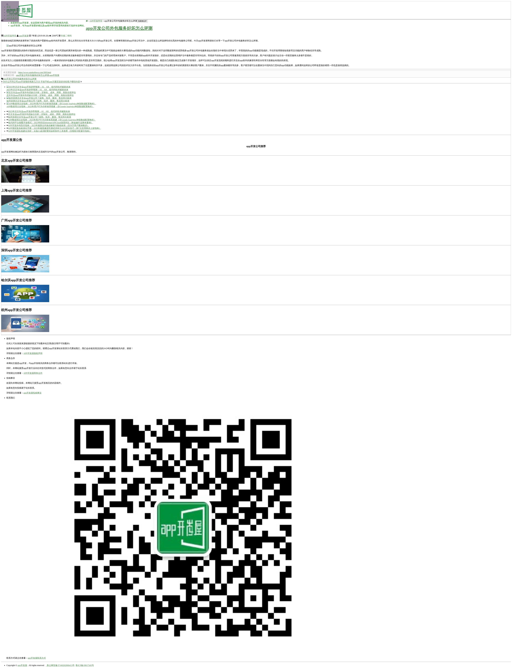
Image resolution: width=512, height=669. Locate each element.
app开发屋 (24, 36)
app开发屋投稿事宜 (32, 393)
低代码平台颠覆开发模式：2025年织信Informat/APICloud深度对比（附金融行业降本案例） (50, 122)
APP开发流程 (12, 12)
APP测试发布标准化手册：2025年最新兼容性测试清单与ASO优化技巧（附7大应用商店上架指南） (54, 128)
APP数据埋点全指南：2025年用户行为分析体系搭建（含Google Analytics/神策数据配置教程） (52, 120)
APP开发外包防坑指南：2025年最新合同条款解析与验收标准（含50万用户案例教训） (48, 125)
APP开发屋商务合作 (32, 373)
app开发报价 (12, 10)
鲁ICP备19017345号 (85, 665)
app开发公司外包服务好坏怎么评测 (119, 28)
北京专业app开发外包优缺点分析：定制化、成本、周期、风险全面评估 (41, 114)
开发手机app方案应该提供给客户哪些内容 (60, 82)
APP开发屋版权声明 (32, 353)
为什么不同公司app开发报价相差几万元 (21, 82)
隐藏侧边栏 (142, 21)
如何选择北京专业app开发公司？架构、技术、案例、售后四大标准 (39, 117)
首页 (8, 7)
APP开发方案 (12, 15)
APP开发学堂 (12, 18)
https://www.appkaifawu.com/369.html (34, 72)
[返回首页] (87, 21)
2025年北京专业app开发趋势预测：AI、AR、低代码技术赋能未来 (39, 111)
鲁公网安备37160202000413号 (60, 665)
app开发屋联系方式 (37, 658)
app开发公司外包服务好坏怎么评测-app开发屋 (37, 75)
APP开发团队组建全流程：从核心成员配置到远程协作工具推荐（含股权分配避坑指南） (49, 131)
